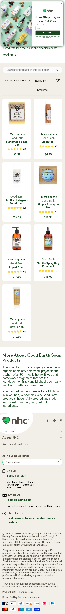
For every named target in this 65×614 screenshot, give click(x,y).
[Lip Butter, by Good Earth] (48, 113)
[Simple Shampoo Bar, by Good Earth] (48, 176)
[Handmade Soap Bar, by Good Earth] (17, 113)
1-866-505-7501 (17, 476)
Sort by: (15, 80)
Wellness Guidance (15, 444)
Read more (9, 54)
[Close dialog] (61, 3)
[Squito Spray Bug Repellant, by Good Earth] (48, 239)
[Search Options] (59, 70)
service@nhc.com (20, 499)
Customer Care (12, 431)
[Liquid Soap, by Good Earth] (17, 239)
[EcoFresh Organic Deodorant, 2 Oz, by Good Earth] (17, 176)
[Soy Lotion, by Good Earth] (17, 298)
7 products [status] (41, 90)
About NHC (10, 438)
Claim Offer (47, 33)
